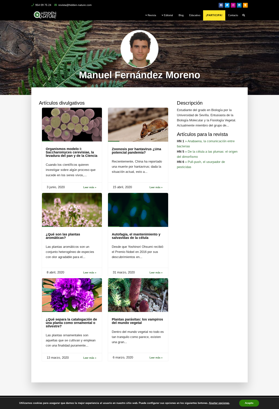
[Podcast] (245, 5)
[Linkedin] (239, 5)
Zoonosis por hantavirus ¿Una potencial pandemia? (136, 150)
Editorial (168, 15)
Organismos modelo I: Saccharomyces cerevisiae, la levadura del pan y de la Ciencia (71, 152)
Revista (151, 15)
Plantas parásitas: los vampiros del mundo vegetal (137, 321)
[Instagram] (233, 5)
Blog (181, 15)
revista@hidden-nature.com (75, 4)
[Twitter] (227, 5)
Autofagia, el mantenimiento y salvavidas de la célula (136, 236)
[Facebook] (221, 5)
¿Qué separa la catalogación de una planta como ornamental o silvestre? (71, 322)
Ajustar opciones (219, 403)
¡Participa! (214, 15)
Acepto (249, 403)
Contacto (233, 15)
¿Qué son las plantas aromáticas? (63, 236)
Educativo (194, 15)
